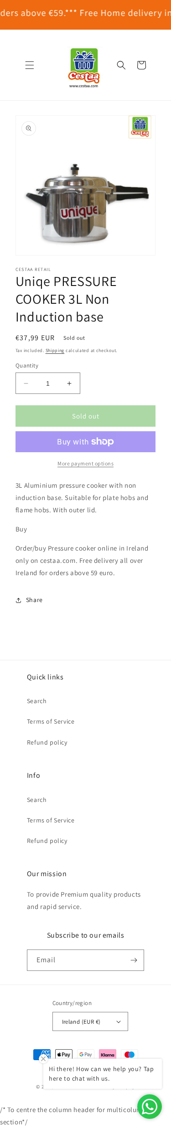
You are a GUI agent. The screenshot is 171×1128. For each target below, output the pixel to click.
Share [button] (34, 600)
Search (37, 701)
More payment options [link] (85, 463)
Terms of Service (51, 721)
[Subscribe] (134, 960)
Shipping (55, 350)
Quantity (27, 365)
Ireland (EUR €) (81, 1022)
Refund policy (47, 742)
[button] (30, 65)
